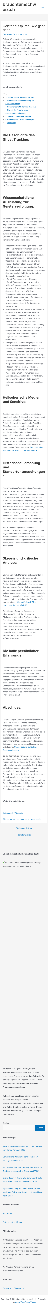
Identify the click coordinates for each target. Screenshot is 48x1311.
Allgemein (8, 34)
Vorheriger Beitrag (24, 828)
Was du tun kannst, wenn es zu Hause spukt (22, 819)
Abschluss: (11, 123)
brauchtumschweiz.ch (19, 7)
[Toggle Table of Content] (5, 94)
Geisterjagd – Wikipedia (13, 813)
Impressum (7, 1213)
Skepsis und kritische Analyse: (19, 116)
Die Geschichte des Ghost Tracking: (21, 97)
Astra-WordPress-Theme (25, 1302)
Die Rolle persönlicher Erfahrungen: (21, 119)
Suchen (6, 1123)
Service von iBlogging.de (13, 1288)
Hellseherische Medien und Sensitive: (21, 107)
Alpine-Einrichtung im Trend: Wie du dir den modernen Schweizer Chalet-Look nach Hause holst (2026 (23, 1192)
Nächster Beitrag (24, 835)
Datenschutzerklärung (12, 1222)
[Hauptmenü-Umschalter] (42, 7)
